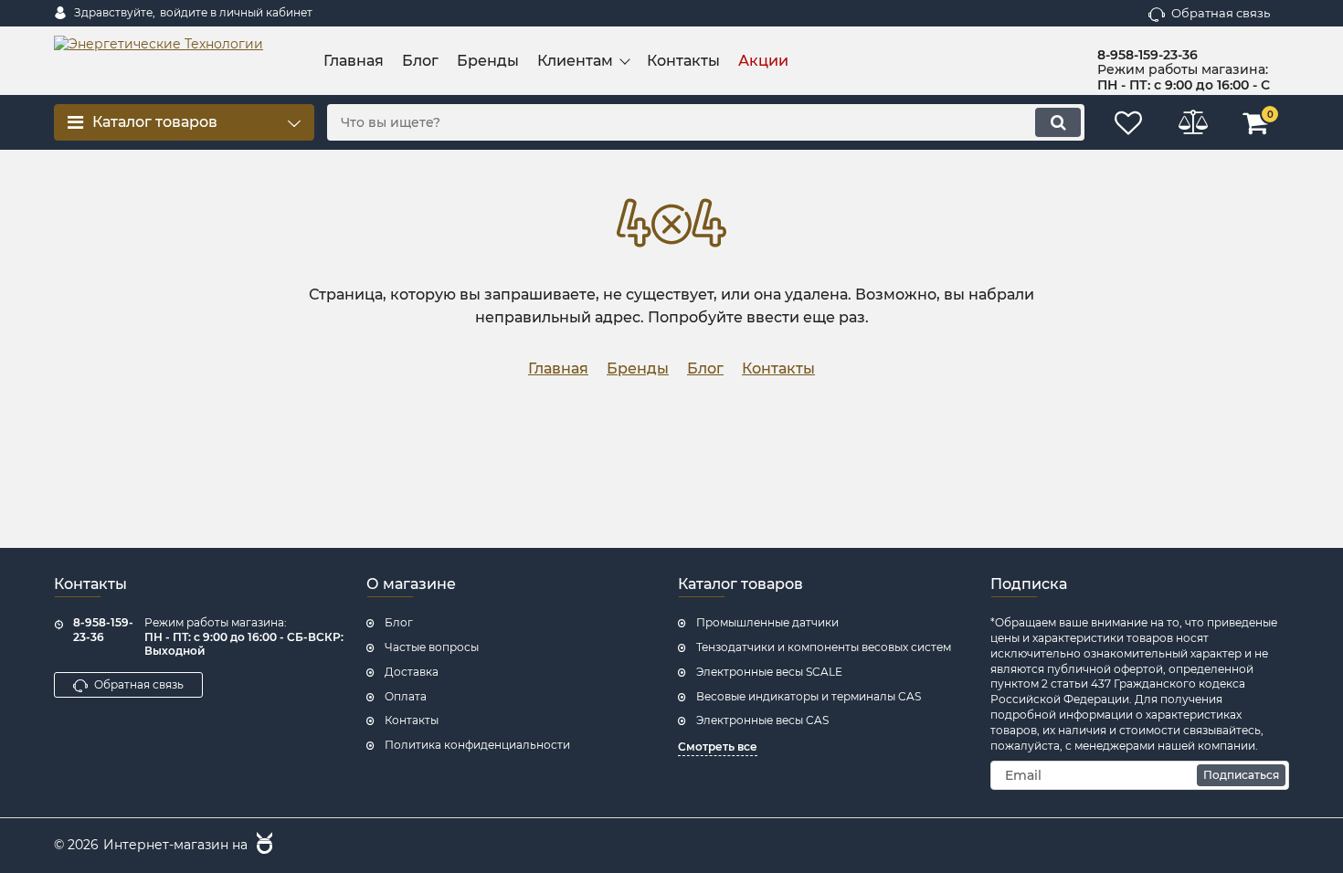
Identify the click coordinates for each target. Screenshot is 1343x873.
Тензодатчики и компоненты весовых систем (823, 647)
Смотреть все (717, 746)
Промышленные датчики (767, 622)
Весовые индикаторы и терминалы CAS (808, 696)
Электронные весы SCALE (769, 671)
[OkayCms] (262, 845)
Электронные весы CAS (762, 720)
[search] (1058, 122)
